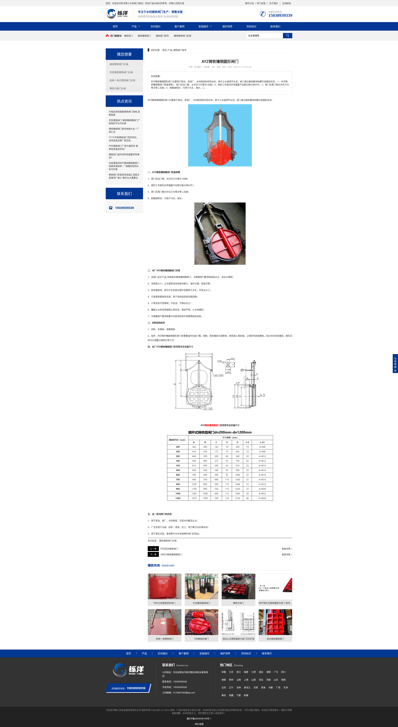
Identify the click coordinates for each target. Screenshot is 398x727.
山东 (276, 679)
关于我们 (273, 3)
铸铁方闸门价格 (118, 88)
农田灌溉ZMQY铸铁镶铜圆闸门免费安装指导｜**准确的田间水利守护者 (124, 166)
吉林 (238, 687)
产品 (134, 26)
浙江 (238, 671)
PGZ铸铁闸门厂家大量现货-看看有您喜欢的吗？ (123, 147)
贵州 (231, 679)
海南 (224, 679)
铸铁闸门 (128, 35)
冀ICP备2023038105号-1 (199, 718)
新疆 (246, 695)
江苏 (231, 671)
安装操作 (203, 26)
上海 (246, 679)
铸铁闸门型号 (162, 35)
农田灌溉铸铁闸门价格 (121, 72)
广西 (278, 687)
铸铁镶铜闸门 (144, 35)
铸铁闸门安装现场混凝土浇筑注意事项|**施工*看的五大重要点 (124, 176)
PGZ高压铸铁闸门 (169, 548)
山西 (253, 679)
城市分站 (249, 3)
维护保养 (227, 26)
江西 (253, 671)
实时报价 (156, 26)
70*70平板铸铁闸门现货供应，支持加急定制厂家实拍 (124, 139)
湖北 (261, 671)
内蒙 (270, 687)
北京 (224, 687)
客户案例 (180, 26)
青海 (263, 687)
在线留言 (286, 3)
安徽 (224, 671)
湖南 (268, 671)
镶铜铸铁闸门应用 (182, 35)
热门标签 (261, 3)
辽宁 (231, 687)
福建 (246, 671)
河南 (268, 679)
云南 (238, 679)
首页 (115, 26)
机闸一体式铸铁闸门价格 (122, 80)
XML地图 (199, 723)
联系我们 (275, 26)
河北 (261, 679)
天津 (285, 687)
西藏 (231, 695)
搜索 (287, 35)
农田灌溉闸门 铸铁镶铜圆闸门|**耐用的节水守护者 (124, 122)
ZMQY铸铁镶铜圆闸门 (171, 554)
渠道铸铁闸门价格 (119, 64)
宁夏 (238, 695)
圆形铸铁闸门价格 (168, 540)
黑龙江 (247, 687)
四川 (283, 671)
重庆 (224, 695)
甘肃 (256, 687)
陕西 (283, 679)
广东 (276, 671)
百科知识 (251, 26)
